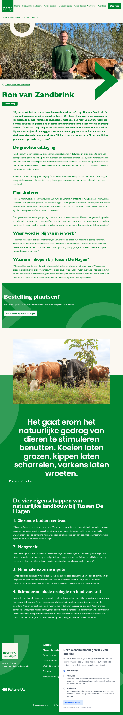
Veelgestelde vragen (52, 677)
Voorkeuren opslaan (73, 702)
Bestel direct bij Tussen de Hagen (20, 313)
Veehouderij (10, 103)
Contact (102, 5)
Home (17, 5)
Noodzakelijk (72, 670)
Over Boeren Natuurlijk (85, 5)
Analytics (71, 676)
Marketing (71, 688)
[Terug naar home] (7, 6)
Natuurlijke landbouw (32, 5)
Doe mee (114, 5)
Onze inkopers (65, 5)
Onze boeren (50, 5)
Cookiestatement (40, 705)
